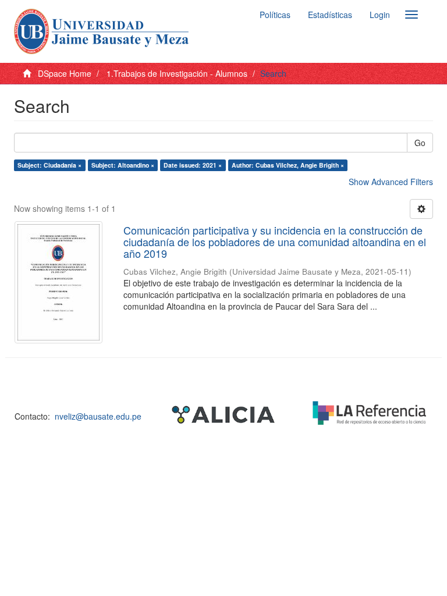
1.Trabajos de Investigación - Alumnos (177, 73)
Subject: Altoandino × (122, 165)
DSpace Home (64, 73)
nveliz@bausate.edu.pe (98, 416)
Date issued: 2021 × (193, 165)
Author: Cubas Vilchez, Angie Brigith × (288, 165)
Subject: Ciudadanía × (49, 165)
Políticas (275, 14)
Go (419, 142)
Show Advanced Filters (391, 181)
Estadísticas (330, 14)
